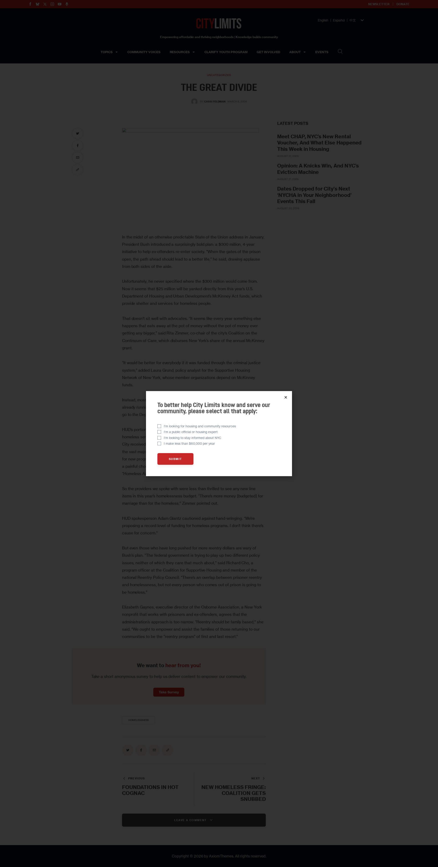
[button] (285, 397)
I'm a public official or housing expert (191, 432)
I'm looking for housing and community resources (200, 426)
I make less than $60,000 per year (189, 443)
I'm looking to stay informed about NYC (192, 438)
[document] (219, 433)
